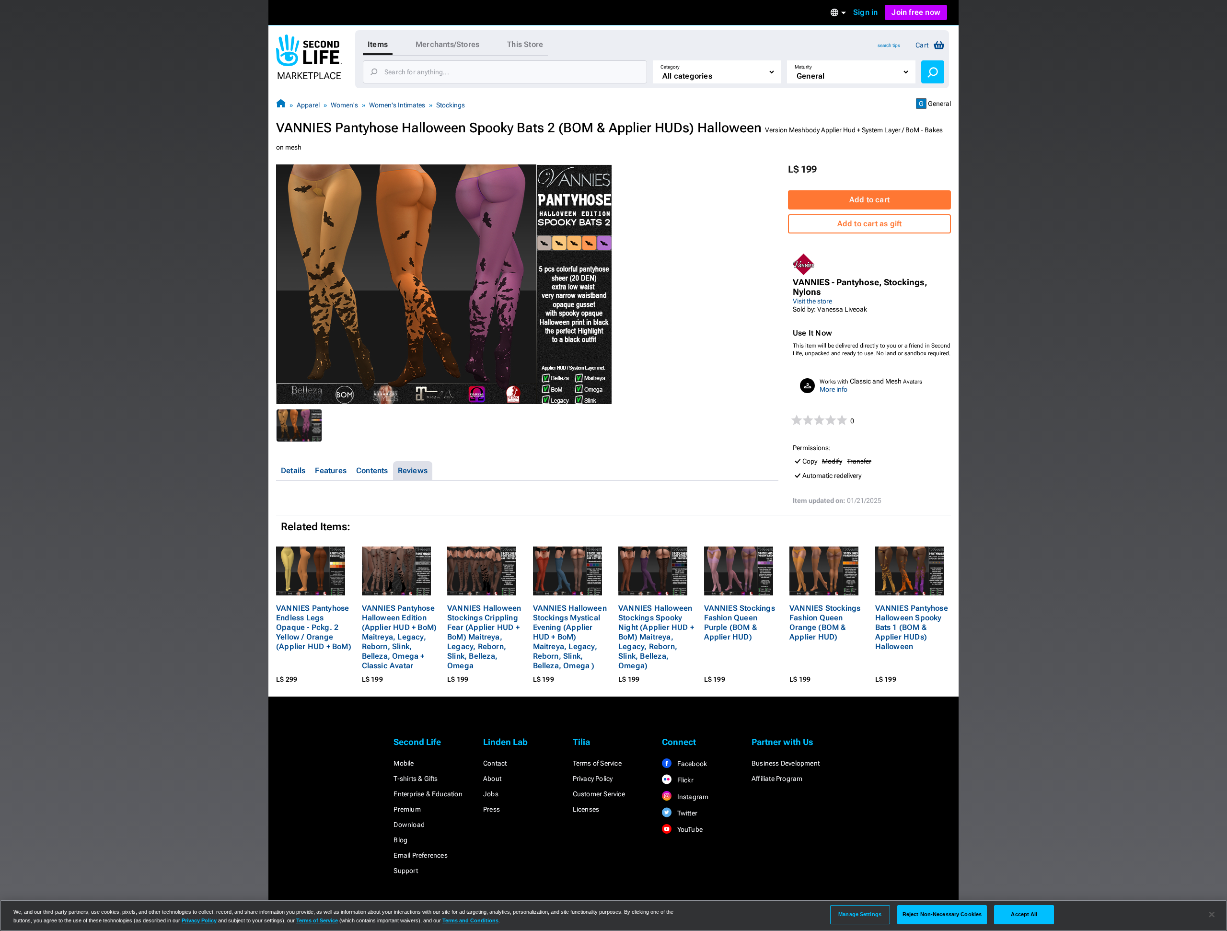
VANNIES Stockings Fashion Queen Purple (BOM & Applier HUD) (739, 622)
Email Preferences (420, 855)
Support (405, 870)
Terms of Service (597, 763)
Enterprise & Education (428, 794)
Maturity (803, 67)
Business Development (786, 763)
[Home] (281, 105)
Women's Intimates (397, 105)
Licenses (586, 809)
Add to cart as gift (869, 223)
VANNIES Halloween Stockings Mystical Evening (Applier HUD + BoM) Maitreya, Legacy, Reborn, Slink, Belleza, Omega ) (570, 637)
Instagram (691, 797)
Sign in (865, 12)
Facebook (691, 764)
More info (833, 389)
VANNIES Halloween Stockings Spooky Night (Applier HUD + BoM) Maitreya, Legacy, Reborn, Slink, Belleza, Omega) (656, 637)
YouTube (689, 829)
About (492, 778)
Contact (495, 763)
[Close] (1211, 914)
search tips (889, 45)
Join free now (915, 12)
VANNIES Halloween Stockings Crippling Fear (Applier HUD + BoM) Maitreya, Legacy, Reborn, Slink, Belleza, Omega (484, 637)
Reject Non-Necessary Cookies (942, 914)
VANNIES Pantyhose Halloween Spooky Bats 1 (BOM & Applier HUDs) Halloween (911, 627)
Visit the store (812, 301)
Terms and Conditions (470, 920)
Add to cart (869, 199)
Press (491, 809)
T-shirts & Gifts (416, 778)
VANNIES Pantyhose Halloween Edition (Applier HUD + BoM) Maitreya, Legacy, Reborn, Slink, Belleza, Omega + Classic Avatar (399, 637)
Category (670, 67)
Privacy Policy (593, 778)
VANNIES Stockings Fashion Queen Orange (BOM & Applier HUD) (824, 622)
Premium (407, 809)
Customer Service (599, 794)
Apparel (308, 105)
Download (409, 824)
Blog (400, 840)
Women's (344, 105)
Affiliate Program (777, 778)
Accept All (1024, 914)
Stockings (450, 105)
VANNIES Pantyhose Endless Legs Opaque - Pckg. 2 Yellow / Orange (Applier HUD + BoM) (313, 627)
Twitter (686, 813)
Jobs (490, 794)
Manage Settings (859, 914)
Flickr (684, 780)
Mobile (404, 763)
